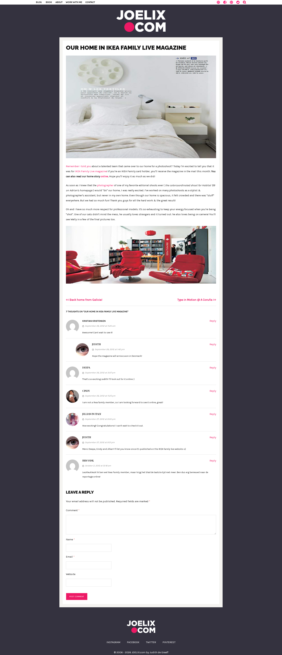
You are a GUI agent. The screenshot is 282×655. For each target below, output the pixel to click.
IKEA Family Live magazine (91, 171)
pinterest (169, 642)
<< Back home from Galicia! (84, 300)
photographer (105, 185)
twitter (151, 642)
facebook (133, 642)
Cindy (86, 390)
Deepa (86, 367)
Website (70, 574)
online (104, 176)
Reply (213, 320)
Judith (96, 344)
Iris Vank (88, 460)
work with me (74, 2)
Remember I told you (78, 166)
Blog (39, 2)
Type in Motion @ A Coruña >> (196, 300)
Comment (72, 510)
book (49, 2)
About (59, 2)
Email (70, 556)
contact (90, 2)
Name (70, 539)
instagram (113, 642)
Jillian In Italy (91, 414)
